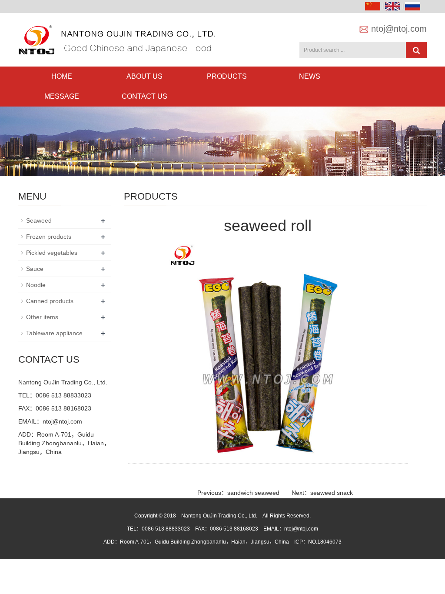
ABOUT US (144, 76)
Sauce (34, 268)
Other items (42, 317)
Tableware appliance (54, 333)
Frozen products (48, 236)
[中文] (373, 6)
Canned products (49, 300)
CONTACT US (144, 96)
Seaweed (39, 220)
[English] (393, 6)
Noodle (36, 284)
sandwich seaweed (253, 492)
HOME (61, 76)
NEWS (309, 76)
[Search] (416, 50)
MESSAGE (61, 96)
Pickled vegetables (51, 252)
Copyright (145, 516)
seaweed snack (331, 492)
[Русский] (413, 6)
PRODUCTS (227, 76)
